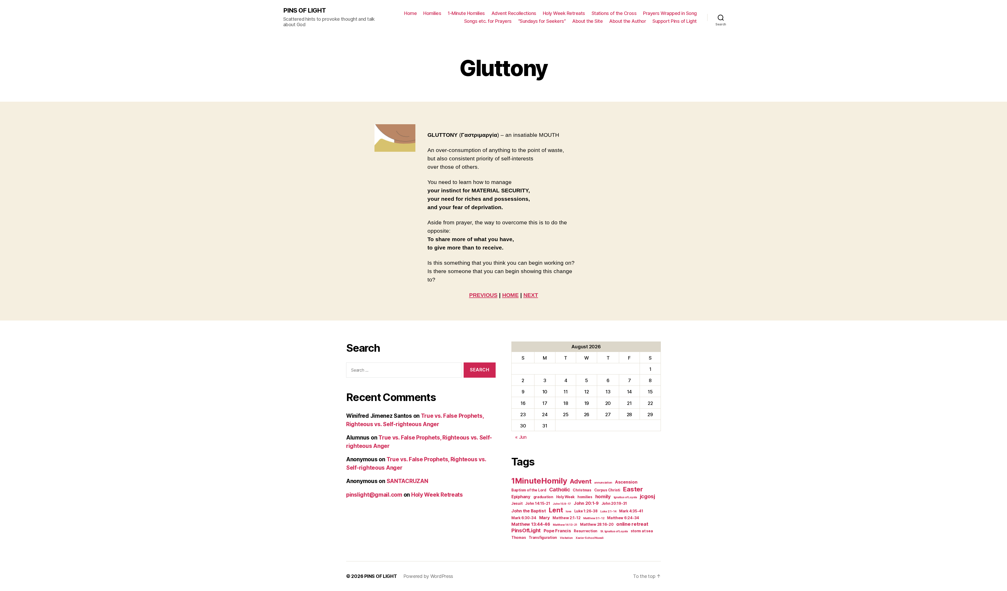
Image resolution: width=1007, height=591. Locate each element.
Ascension (626, 482)
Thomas (518, 537)
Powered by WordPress (428, 576)
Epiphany (521, 496)
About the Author (627, 21)
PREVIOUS (483, 295)
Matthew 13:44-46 (530, 524)
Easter (633, 489)
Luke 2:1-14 (608, 511)
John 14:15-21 (537, 503)
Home (410, 13)
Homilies (432, 13)
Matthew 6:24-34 (623, 518)
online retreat (632, 524)
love (568, 511)
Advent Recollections (513, 13)
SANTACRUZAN (407, 481)
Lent (556, 510)
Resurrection (585, 531)
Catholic (559, 489)
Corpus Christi (607, 490)
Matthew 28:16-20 (597, 524)
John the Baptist (528, 510)
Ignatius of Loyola (625, 497)
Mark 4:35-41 (631, 511)
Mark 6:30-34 (523, 518)
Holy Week (565, 497)
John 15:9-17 (562, 504)
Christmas (582, 490)
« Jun (521, 437)
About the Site (587, 21)
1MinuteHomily (539, 480)
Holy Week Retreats (564, 13)
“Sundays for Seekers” (542, 21)
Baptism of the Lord (528, 490)
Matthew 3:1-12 (593, 518)
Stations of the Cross (614, 13)
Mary (544, 517)
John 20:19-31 (614, 503)
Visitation (566, 538)
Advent (580, 481)
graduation (543, 497)
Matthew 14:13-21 (565, 525)
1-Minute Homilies (466, 13)
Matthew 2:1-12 (566, 518)
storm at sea (642, 531)
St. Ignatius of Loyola (614, 531)
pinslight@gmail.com (374, 494)
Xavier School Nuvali (589, 538)
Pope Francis (557, 530)
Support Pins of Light (674, 21)
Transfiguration (543, 537)
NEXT (530, 295)
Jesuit (516, 503)
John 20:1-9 (586, 503)
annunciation (603, 482)
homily (603, 496)
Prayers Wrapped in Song (670, 13)
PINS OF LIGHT (304, 10)
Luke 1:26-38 (586, 511)
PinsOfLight (526, 530)
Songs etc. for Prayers (488, 21)
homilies (584, 497)
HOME (510, 295)
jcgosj (647, 496)
